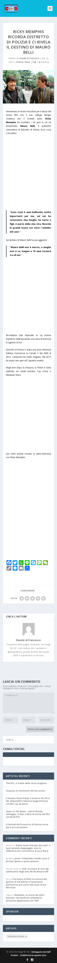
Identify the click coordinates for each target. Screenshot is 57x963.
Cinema (19, 61)
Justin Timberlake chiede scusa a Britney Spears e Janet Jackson (27, 791)
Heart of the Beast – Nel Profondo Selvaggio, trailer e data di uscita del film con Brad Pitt (28, 745)
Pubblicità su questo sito (33, 886)
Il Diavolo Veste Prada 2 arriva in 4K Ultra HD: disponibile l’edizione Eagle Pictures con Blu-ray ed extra (28, 732)
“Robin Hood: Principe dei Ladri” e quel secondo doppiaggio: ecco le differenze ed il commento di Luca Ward (28, 779)
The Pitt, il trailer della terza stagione (26, 714)
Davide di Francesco (29, 58)
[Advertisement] (28, 174)
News (27, 61)
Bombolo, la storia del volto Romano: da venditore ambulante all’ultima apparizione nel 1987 (25, 829)
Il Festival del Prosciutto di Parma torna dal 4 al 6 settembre (27, 757)
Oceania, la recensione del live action (25, 722)
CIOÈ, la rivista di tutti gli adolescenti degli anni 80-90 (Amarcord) (27, 802)
